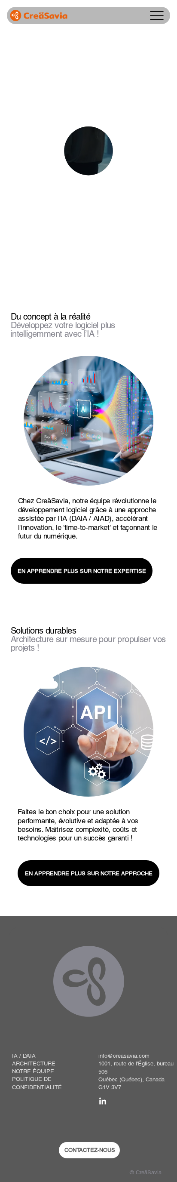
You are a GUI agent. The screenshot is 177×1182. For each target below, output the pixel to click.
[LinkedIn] (102, 1101)
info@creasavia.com (124, 1056)
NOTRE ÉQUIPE (33, 1071)
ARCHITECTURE (33, 1063)
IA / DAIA (24, 1056)
